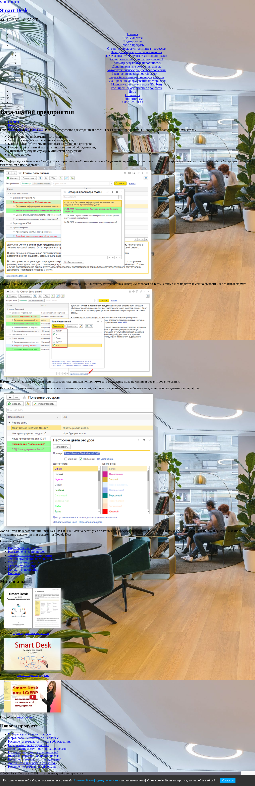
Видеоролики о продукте (25, 548)
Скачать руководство (22, 566)
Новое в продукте (132, 45)
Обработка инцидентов (24, 562)
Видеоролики (132, 41)
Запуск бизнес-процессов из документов (136, 77)
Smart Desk (14, 10)
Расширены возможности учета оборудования (39, 741)
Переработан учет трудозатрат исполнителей (136, 55)
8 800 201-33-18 (132, 102)
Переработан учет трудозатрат (28, 745)
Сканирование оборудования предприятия (137, 80)
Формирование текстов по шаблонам (33, 738)
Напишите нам (132, 98)
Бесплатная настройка (23, 569)
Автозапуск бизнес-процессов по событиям (136, 70)
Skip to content (9, 1)
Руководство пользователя (31, 633)
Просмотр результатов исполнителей (136, 63)
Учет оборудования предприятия (30, 558)
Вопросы (14, 573)
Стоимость (132, 95)
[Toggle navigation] (1, 28)
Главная (132, 34)
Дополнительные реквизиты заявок (136, 66)
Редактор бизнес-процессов (26, 551)
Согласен (227, 780)
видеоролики (25, 717)
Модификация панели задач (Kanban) (136, 84)
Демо (132, 91)
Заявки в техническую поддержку (31, 555)
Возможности (17, 125)
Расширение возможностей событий (136, 73)
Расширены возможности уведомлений (136, 59)
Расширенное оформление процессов (136, 88)
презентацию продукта (33, 675)
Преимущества (132, 37)
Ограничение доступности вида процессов (136, 48)
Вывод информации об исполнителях (136, 52)
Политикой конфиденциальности (95, 780)
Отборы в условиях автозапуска (30, 734)
